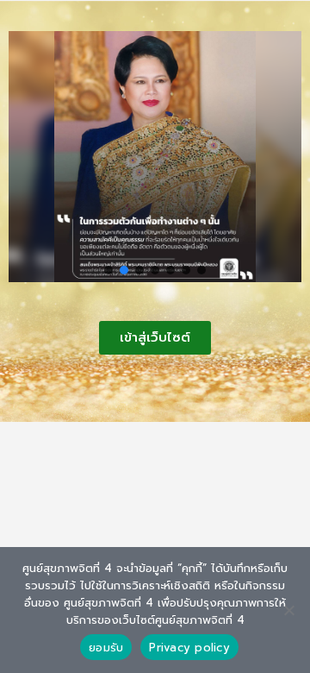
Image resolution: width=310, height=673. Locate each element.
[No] (288, 610)
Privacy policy (189, 647)
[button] (108, 270)
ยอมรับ (106, 647)
